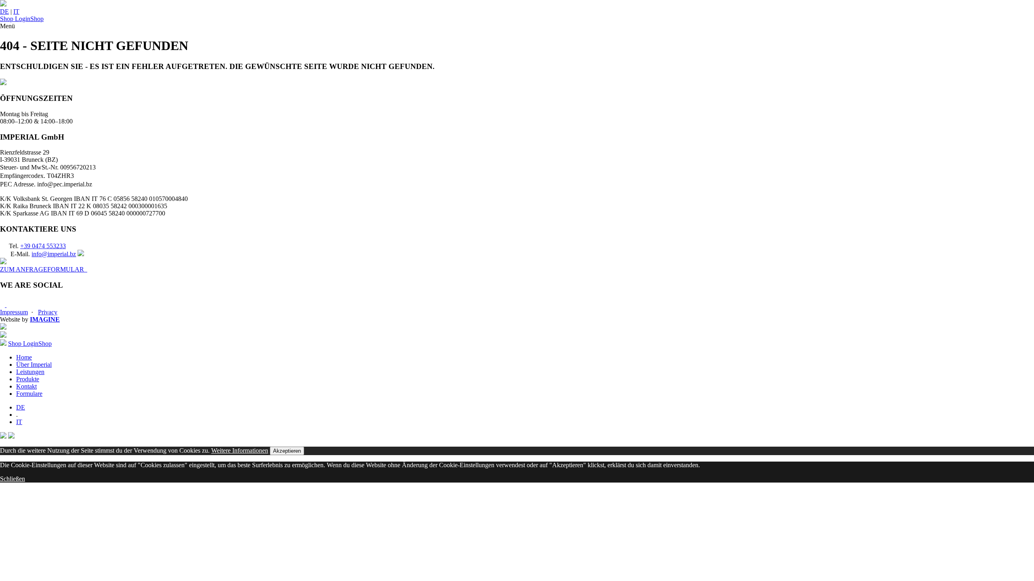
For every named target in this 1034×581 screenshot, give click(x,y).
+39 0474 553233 (43, 245)
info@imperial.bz (54, 254)
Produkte (27, 379)
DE (4, 11)
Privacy (47, 312)
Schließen (12, 478)
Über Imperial (34, 364)
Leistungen (30, 371)
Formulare (29, 393)
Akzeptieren (287, 451)
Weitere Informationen (239, 450)
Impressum (14, 312)
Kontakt (26, 386)
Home (24, 357)
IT (16, 11)
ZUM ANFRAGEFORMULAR (43, 269)
